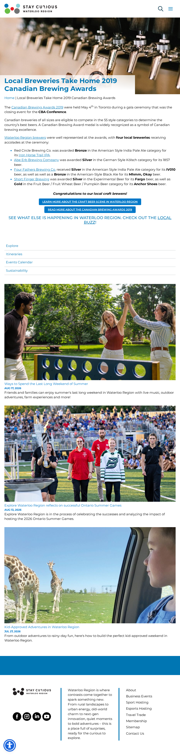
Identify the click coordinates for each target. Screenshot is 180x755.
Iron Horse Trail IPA (34, 155)
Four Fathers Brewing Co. (35, 170)
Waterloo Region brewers (25, 138)
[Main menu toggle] (171, 9)
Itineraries (14, 254)
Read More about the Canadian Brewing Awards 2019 (90, 209)
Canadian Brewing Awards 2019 (37, 107)
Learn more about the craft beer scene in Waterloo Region (90, 201)
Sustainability (17, 271)
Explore (12, 246)
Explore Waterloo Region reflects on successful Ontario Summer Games (62, 505)
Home (9, 98)
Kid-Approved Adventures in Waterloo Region (42, 627)
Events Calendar (19, 262)
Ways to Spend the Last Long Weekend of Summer (46, 384)
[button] (160, 9)
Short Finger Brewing (31, 179)
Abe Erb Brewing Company (36, 160)
